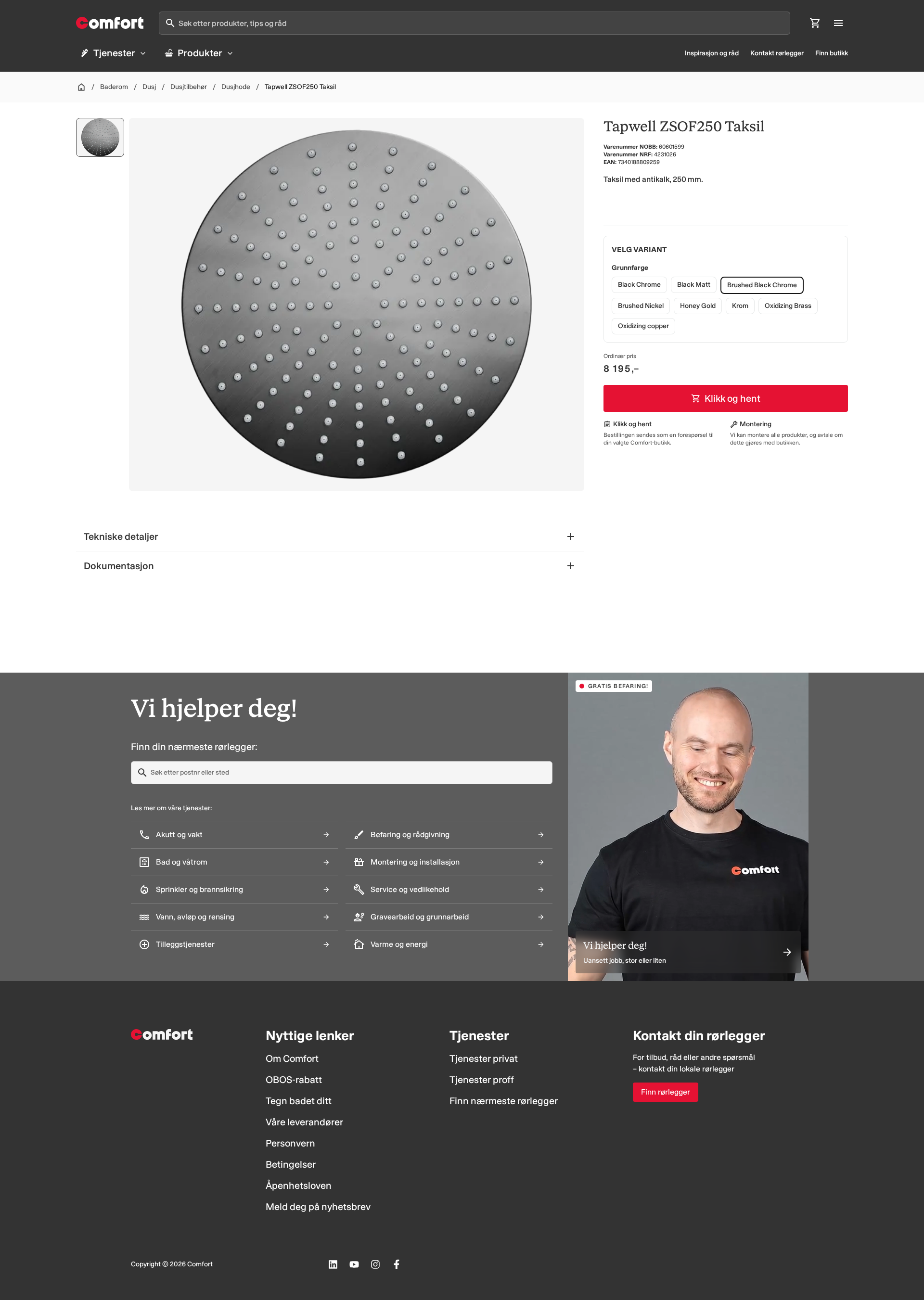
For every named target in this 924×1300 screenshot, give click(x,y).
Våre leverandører (304, 1122)
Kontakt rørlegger (777, 53)
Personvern (290, 1143)
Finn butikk (831, 53)
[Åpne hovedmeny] (838, 23)
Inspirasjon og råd (712, 53)
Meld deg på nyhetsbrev (318, 1206)
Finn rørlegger (665, 1091)
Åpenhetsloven (299, 1185)
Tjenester (114, 53)
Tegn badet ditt (299, 1101)
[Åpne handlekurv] (815, 23)
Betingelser (291, 1164)
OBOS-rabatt (294, 1079)
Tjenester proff (481, 1079)
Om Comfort (292, 1058)
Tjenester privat (483, 1058)
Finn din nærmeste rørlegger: (194, 746)
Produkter (200, 53)
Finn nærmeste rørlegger (503, 1101)
